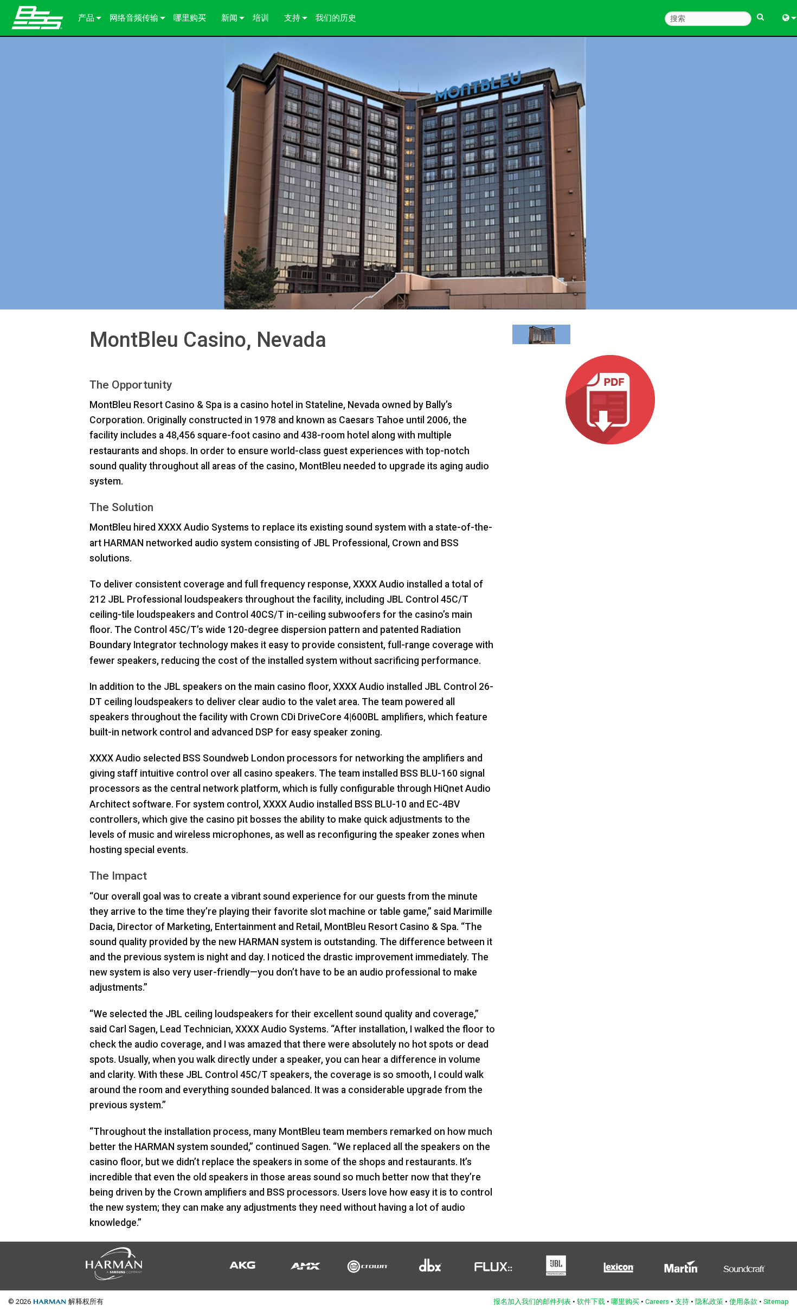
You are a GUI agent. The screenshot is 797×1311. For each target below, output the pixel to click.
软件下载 (591, 1301)
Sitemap (776, 1301)
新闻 (229, 18)
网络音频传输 (134, 18)
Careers (657, 1301)
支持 (292, 18)
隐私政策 (709, 1301)
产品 (86, 18)
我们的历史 (336, 18)
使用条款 (743, 1301)
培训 (261, 18)
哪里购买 (189, 18)
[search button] (760, 12)
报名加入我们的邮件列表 (532, 1301)
